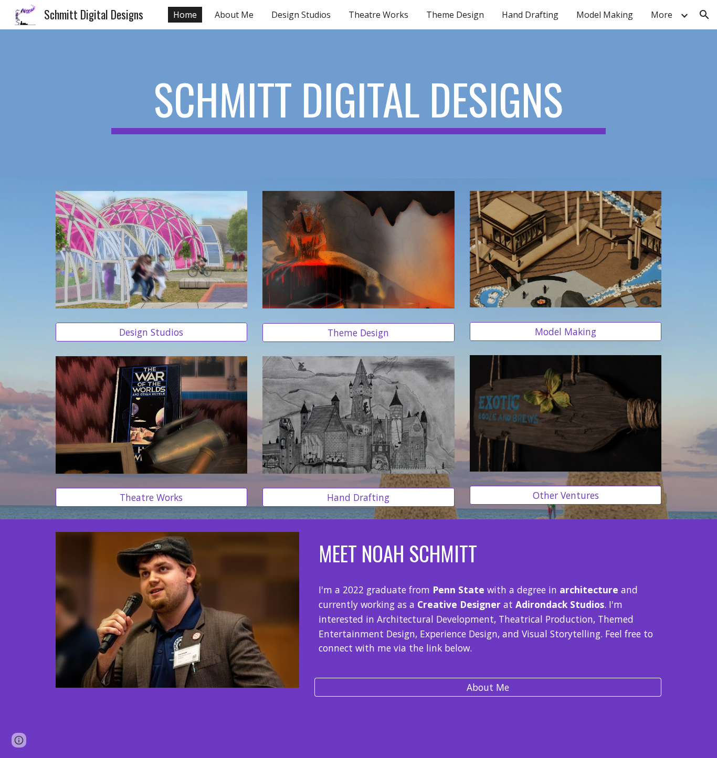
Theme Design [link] (455, 14)
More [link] (661, 14)
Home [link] (185, 14)
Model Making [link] (604, 14)
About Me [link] (234, 14)
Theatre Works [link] (378, 14)
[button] (704, 14)
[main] (358, 103)
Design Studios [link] (301, 14)
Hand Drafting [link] (530, 14)
